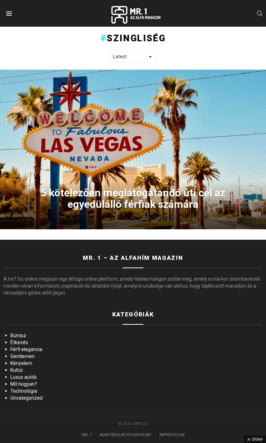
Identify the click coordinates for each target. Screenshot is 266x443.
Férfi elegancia (26, 349)
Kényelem (21, 363)
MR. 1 (87, 435)
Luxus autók (23, 377)
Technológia (23, 391)
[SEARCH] (260, 13)
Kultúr (16, 370)
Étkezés (19, 342)
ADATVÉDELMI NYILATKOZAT (125, 435)
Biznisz (18, 335)
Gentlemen (22, 356)
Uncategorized (26, 398)
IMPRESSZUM (172, 435)
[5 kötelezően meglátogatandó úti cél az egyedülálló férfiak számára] (133, 149)
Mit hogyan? (23, 384)
